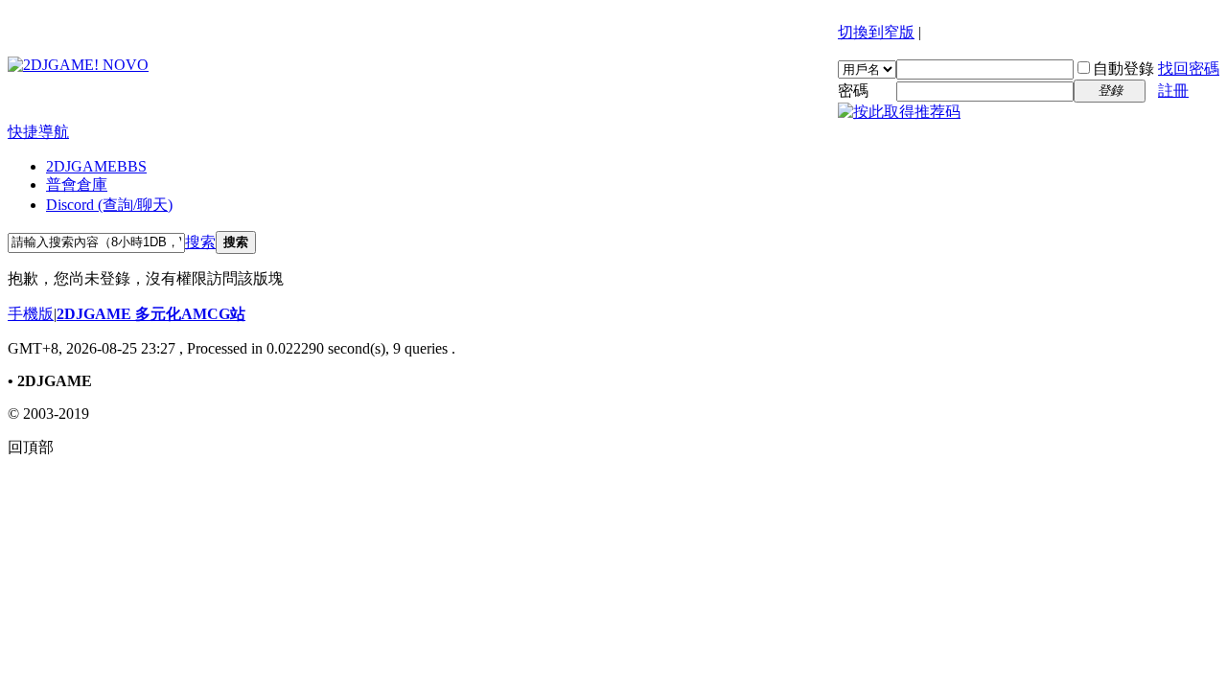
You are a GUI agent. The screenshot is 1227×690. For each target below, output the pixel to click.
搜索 (200, 242)
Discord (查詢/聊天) (109, 204)
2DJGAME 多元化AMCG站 (151, 314)
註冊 (1173, 90)
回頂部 (31, 447)
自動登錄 (1123, 68)
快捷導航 (38, 132)
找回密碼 (1188, 68)
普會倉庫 (76, 184)
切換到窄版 (876, 32)
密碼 (853, 90)
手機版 (31, 314)
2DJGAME (96, 166)
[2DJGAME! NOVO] (78, 65)
